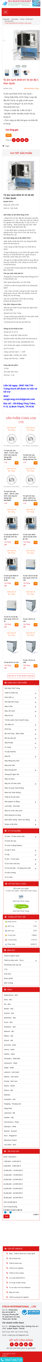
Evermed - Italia (10, 1045)
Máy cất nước (10, 711)
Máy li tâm (9, 706)
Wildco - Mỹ (8, 1036)
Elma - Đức (8, 1000)
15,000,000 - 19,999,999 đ (13, 1175)
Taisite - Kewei (9, 1086)
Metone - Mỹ (9, 1031)
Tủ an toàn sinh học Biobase (19, 1287)
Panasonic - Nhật (10, 1063)
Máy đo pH (9, 715)
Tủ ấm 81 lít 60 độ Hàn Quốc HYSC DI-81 (11, 619)
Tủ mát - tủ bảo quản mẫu (15, 836)
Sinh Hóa (7, 974)
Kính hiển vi (9, 697)
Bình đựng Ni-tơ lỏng (13, 815)
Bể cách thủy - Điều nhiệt (14, 733)
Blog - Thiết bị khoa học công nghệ (22, 1253)
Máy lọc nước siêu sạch (13, 811)
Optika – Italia (9, 1054)
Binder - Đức (9, 1009)
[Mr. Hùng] (21, 896)
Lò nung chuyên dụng (17, 1283)
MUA (8, 135)
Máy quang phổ (11, 770)
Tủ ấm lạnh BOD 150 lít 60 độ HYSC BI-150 (30, 536)
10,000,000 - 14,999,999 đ (13, 1170)
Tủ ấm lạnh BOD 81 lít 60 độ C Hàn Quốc (11, 578)
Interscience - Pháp (11, 1122)
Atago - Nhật (9, 1068)
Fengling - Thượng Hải (12, 1104)
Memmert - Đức (10, 1018)
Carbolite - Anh (10, 1099)
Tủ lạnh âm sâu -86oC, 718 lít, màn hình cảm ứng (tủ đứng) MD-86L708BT (11, 454)
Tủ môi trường (10, 873)
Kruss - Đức (8, 1022)
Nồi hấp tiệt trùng (11, 702)
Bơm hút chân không (13, 792)
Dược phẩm (8, 978)
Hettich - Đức (9, 1013)
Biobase (7, 1095)
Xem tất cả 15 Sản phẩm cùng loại (21, 676)
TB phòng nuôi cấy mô (12, 965)
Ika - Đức (7, 1004)
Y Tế (5, 969)
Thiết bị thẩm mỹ (11, 693)
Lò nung (8, 747)
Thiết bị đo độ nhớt (12, 797)
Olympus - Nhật (10, 1126)
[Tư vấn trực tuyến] (21, 888)
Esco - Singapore (10, 1136)
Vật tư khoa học (15, 1258)
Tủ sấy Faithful (10, 752)
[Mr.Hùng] (21, 906)
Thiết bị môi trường (16, 1273)
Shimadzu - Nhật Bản (12, 1058)
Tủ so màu (9, 877)
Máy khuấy (9, 743)
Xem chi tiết (14, 447)
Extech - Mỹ (8, 1040)
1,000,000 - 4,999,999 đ (12, 1161)
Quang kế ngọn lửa (12, 774)
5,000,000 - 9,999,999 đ (12, 1166)
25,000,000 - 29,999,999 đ (13, 1184)
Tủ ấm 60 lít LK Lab (11, 662)
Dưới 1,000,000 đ (9, 1157)
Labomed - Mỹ (9, 1113)
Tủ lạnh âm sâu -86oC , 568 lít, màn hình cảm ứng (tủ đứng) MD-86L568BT (11, 495)
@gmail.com (24, 1335)
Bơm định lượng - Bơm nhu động (17, 820)
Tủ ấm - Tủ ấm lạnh (12, 859)
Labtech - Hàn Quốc (11, 1072)
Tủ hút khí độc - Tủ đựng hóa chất (18, 868)
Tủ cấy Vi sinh (10, 850)
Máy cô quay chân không (14, 788)
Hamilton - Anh (10, 1027)
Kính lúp (8, 729)
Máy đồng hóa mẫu (12, 761)
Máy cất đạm (9, 779)
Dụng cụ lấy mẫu (11, 824)
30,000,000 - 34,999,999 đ (13, 1188)
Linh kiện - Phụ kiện (12, 806)
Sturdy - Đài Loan (10, 1081)
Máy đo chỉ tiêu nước (13, 783)
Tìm (6, 1216)
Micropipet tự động (12, 801)
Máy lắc (7, 756)
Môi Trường (8, 983)
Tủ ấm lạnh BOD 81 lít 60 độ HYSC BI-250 (11, 536)
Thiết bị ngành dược (11, 956)
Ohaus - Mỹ (8, 1090)
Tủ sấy (7, 854)
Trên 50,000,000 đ (10, 1202)
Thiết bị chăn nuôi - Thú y (14, 960)
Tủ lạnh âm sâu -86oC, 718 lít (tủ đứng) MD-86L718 (29, 457)
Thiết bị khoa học (15, 1263)
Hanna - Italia (9, 1049)
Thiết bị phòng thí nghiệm (19, 1297)
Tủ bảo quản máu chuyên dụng (16, 720)
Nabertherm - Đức (11, 995)
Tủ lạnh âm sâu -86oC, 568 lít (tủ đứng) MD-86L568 (29, 498)
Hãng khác (8, 1108)
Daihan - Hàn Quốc (11, 1077)
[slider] (5, 1212)
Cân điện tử (9, 724)
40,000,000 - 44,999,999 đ (13, 1198)
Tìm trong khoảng (10, 1207)
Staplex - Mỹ (9, 1117)
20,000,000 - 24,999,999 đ (13, 1179)
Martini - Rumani (10, 1131)
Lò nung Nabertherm (17, 1278)
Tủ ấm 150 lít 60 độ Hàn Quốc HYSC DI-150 (30, 578)
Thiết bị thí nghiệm (16, 1268)
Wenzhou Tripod (10, 1140)
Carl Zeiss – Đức (10, 1145)
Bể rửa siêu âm (10, 738)
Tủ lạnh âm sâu (10, 841)
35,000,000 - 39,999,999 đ (13, 1193)
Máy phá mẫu (10, 765)
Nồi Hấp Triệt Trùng (12, 688)
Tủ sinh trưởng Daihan (13, 845)
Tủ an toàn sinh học (12, 863)
